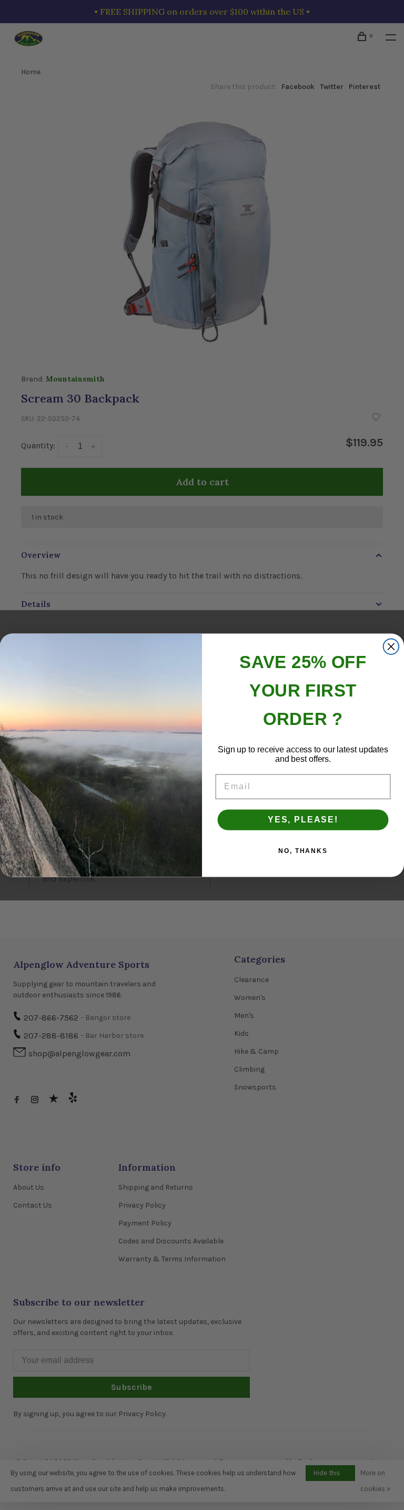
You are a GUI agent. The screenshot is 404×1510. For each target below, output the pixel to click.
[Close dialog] (391, 646)
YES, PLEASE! (303, 819)
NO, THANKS (303, 851)
